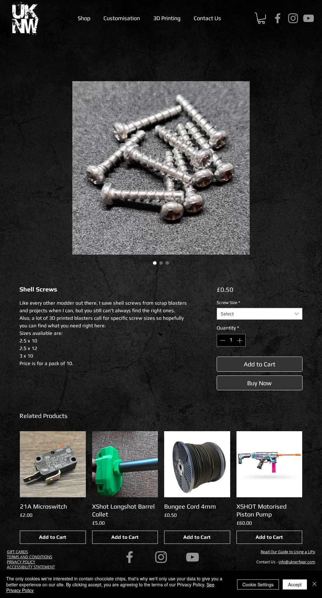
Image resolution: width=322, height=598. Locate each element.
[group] (161, 487)
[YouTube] (308, 18)
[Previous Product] (10, 464)
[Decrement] (222, 340)
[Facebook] (277, 18)
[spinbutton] (231, 340)
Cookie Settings (258, 584)
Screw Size (228, 302)
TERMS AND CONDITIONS (29, 556)
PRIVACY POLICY (21, 561)
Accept (295, 584)
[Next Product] (311, 464)
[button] (261, 18)
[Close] (314, 584)
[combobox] (260, 314)
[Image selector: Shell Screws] (155, 263)
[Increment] (240, 340)
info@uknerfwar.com (297, 561)
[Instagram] (293, 18)
